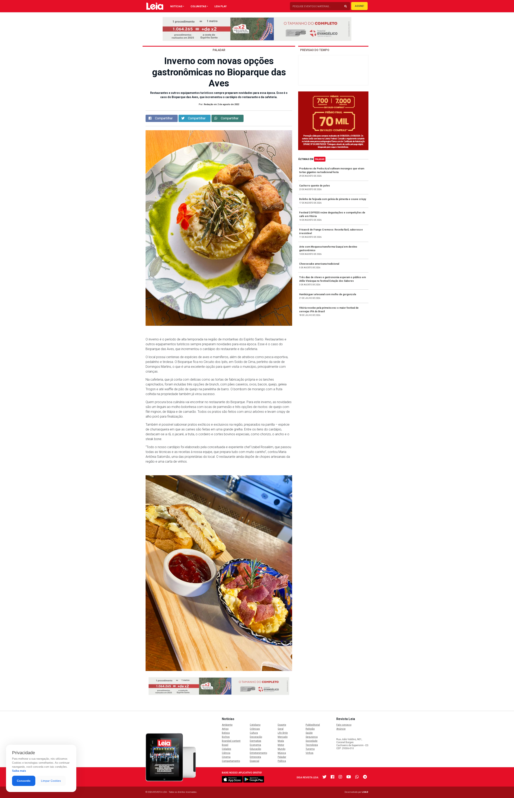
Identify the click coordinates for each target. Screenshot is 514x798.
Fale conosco (343, 724)
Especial (254, 761)
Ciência (226, 753)
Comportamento (231, 761)
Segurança (312, 737)
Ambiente (227, 724)
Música (282, 753)
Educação (255, 749)
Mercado (283, 737)
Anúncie (341, 728)
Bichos (226, 737)
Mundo (281, 749)
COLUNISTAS (198, 6)
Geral (281, 728)
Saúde (309, 732)
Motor (281, 745)
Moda (281, 741)
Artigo (225, 728)
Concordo (24, 780)
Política (282, 761)
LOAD (365, 792)
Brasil (225, 745)
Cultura (254, 732)
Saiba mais (19, 770)
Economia (255, 745)
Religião (310, 728)
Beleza (226, 732)
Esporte (282, 724)
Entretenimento (258, 753)
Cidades (226, 749)
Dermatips (255, 741)
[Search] (345, 6)
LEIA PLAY (220, 6)
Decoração (256, 737)
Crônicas (255, 728)
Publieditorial (313, 724)
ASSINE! (359, 6)
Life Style (283, 732)
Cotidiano (255, 724)
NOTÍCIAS (176, 6)
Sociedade (311, 741)
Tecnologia (312, 745)
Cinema (226, 757)
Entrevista (255, 757)
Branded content (231, 741)
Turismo (310, 749)
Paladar (319, 159)
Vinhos (309, 753)
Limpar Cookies (51, 780)
